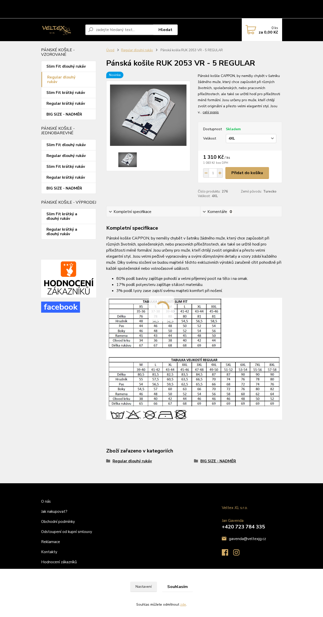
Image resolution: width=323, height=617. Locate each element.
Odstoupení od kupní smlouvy (144, 4)
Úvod (110, 50)
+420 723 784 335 (243, 526)
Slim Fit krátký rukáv (65, 92)
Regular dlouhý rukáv (61, 79)
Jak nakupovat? (54, 511)
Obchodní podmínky (100, 4)
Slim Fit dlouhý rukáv (66, 66)
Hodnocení (51, 13)
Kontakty (72, 13)
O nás (47, 4)
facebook (60, 307)
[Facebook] (227, 553)
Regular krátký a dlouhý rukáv (61, 231)
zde (183, 604)
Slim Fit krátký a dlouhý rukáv (61, 216)
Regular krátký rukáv (65, 103)
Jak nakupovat (68, 4)
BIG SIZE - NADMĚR (64, 114)
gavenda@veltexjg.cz (247, 538)
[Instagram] (239, 553)
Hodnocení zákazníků (59, 562)
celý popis (211, 112)
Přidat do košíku (247, 173)
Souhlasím (177, 586)
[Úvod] (61, 30)
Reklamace (181, 4)
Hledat (165, 30)
